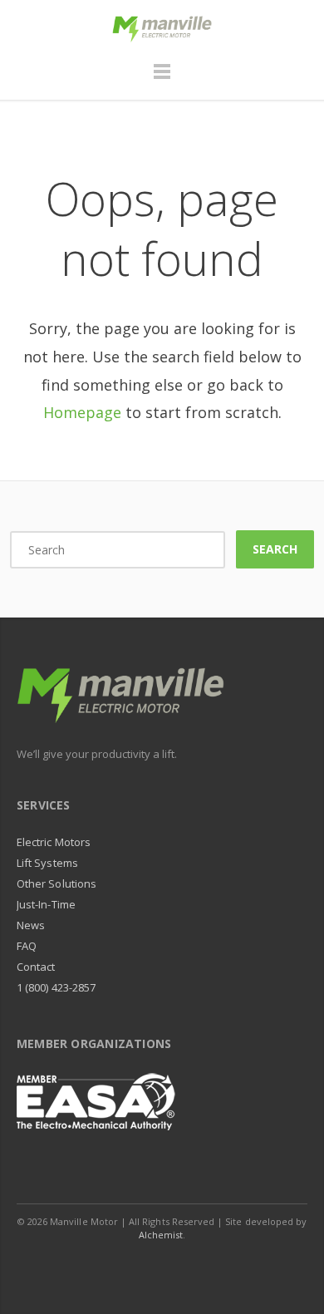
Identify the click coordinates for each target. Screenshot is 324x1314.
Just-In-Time (46, 904)
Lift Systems (47, 862)
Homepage (82, 412)
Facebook (107, 1267)
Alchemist (161, 1234)
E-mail (182, 1267)
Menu (162, 79)
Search (275, 549)
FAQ (27, 945)
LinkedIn (144, 1267)
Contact (36, 966)
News (31, 925)
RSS (219, 1267)
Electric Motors (54, 841)
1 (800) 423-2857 (56, 987)
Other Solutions (56, 883)
